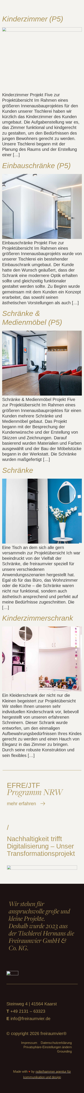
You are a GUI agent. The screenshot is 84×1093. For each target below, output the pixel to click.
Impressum (29, 1043)
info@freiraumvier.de (30, 1018)
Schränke (17, 470)
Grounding (64, 1051)
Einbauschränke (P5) (36, 165)
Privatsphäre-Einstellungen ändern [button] (47, 1047)
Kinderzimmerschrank (37, 618)
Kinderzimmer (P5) (32, 19)
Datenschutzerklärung (56, 1043)
